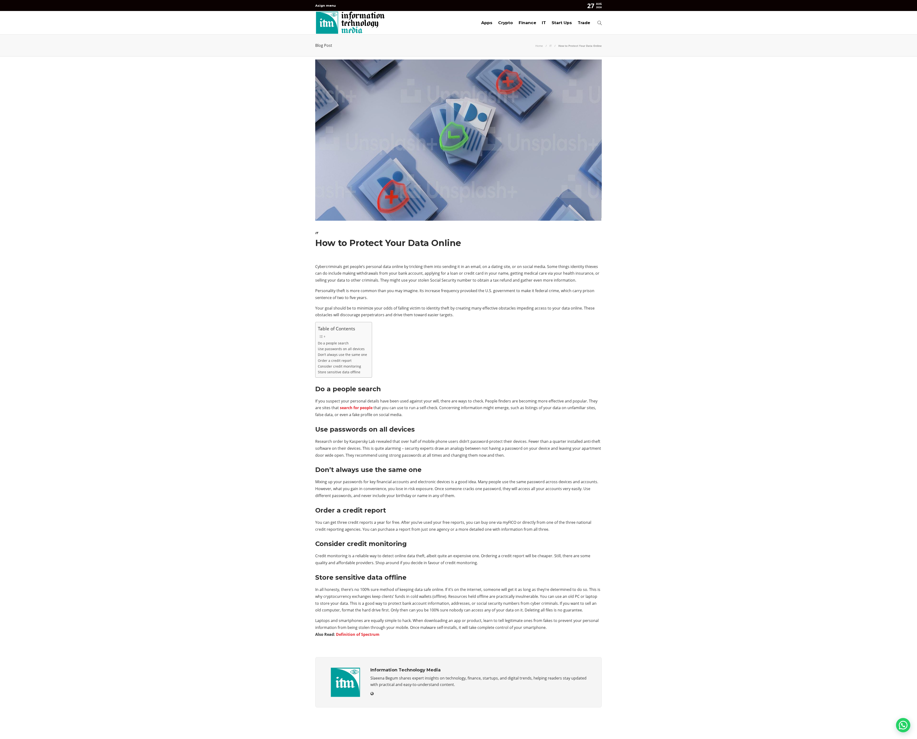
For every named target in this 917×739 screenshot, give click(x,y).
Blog (543, 728)
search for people (356, 407)
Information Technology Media (581, 721)
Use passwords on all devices (341, 349)
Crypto (505, 22)
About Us (524, 728)
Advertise (563, 728)
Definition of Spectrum (357, 634)
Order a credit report (335, 360)
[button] (903, 725)
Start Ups (562, 22)
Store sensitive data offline (339, 372)
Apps (486, 22)
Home (539, 46)
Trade (584, 22)
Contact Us (590, 728)
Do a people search (333, 343)
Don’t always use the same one (342, 354)
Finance (527, 22)
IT (544, 22)
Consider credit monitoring (339, 366)
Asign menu (325, 5)
